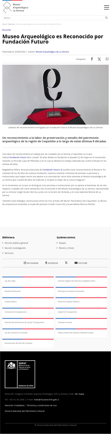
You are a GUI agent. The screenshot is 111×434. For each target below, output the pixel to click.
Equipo (62, 243)
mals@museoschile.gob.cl (46, 399)
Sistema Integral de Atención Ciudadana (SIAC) (76, 281)
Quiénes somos (66, 237)
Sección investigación (15, 248)
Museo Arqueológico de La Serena (52, 51)
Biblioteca (8, 237)
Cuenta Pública (11, 302)
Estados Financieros (13, 291)
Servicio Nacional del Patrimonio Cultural (25, 411)
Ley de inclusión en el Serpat (16, 333)
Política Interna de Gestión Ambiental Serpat (75, 333)
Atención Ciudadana (14, 405)
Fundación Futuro (17, 157)
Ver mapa (79, 394)
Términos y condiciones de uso (42, 405)
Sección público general (16, 243)
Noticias (11, 24)
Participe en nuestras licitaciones (71, 291)
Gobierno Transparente (67, 312)
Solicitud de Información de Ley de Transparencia (24, 322)
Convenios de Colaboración (16, 312)
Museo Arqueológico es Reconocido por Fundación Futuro (52, 39)
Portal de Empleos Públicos (68, 302)
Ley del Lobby (10, 281)
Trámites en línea (65, 322)
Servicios (9, 253)
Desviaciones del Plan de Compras (18, 343)
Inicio (4, 24)
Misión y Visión (66, 248)
